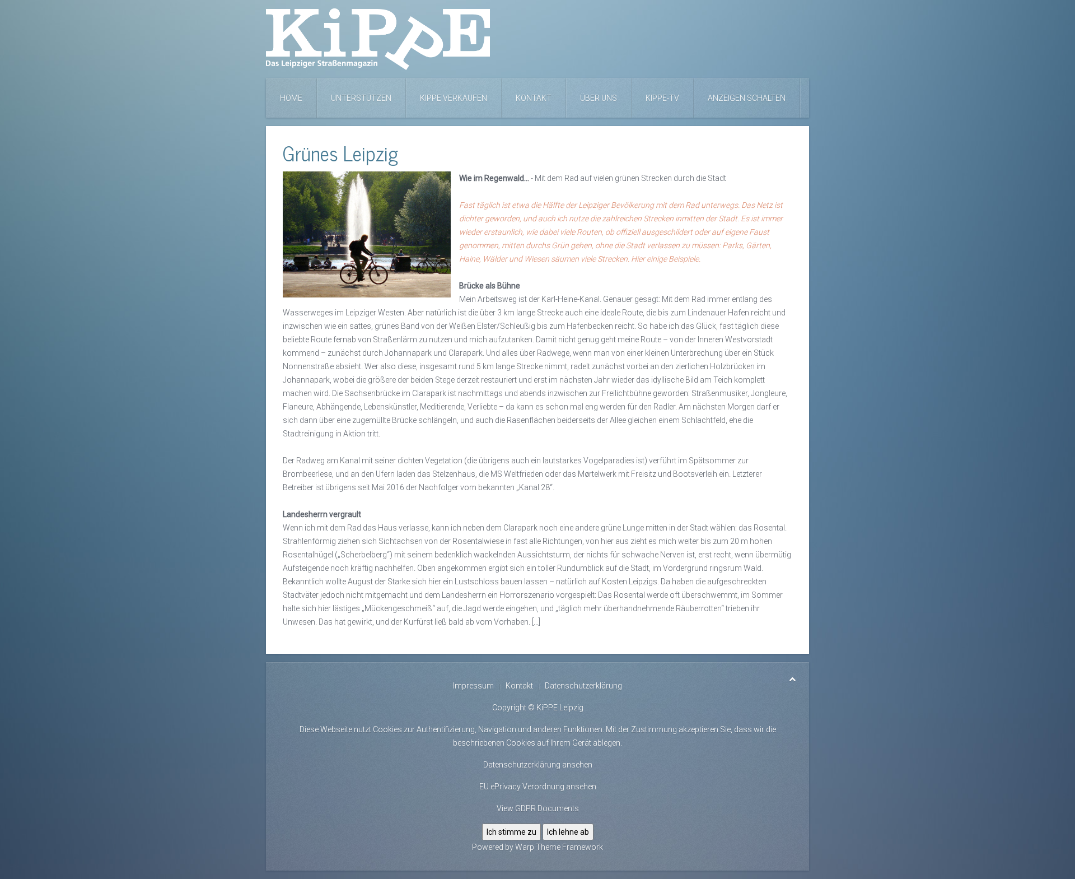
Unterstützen (361, 98)
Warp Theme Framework (559, 847)
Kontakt (533, 98)
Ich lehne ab (568, 831)
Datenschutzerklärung (583, 685)
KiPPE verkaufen (453, 98)
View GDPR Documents (538, 808)
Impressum (473, 685)
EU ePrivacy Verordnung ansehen (537, 786)
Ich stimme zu (511, 831)
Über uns (598, 98)
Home (291, 98)
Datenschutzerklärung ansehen (537, 764)
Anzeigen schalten (747, 98)
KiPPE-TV (662, 98)
